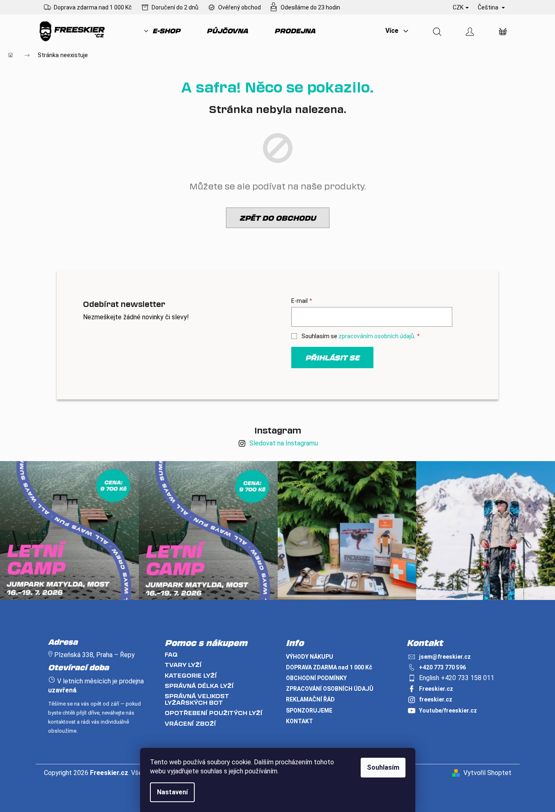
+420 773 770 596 (442, 667)
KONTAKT (299, 721)
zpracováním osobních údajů (376, 336)
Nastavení (172, 792)
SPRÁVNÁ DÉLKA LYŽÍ (199, 686)
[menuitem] (162, 30)
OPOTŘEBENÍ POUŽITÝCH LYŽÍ (214, 713)
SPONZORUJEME (309, 710)
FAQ (171, 654)
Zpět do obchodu (278, 217)
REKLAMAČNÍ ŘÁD (310, 699)
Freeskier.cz (436, 688)
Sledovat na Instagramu (283, 443)
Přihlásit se (332, 357)
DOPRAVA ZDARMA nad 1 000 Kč (329, 667)
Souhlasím (383, 767)
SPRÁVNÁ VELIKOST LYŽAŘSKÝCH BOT (197, 699)
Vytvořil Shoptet (487, 773)
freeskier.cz (435, 699)
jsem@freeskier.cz (445, 656)
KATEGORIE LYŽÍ (191, 675)
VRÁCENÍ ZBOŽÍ (190, 723)
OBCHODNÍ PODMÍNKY (316, 678)
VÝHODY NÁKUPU (309, 656)
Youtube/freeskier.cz (448, 710)
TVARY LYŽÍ (183, 665)
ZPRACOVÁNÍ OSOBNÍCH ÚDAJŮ (329, 688)
